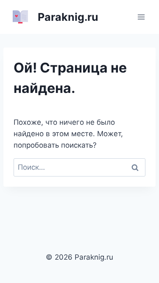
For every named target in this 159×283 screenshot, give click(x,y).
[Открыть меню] (141, 16)
